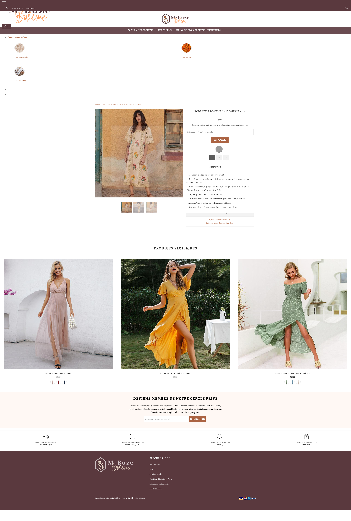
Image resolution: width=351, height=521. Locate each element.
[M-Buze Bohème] (175, 19)
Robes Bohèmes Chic (58, 314)
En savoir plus (220, 214)
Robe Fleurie (186, 57)
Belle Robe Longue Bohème (292, 314)
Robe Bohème (146, 30)
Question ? (31, 8)
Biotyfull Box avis (155, 489)
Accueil (132, 30)
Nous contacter (154, 464)
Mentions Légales (155, 474)
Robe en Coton (20, 80)
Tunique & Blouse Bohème (190, 30)
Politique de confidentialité (159, 484)
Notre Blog (17, 8)
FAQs (151, 469)
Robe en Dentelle (21, 57)
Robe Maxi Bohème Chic (175, 314)
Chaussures (214, 30)
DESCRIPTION (215, 167)
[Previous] (99, 153)
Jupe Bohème (165, 30)
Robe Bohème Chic (224, 219)
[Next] (178, 153)
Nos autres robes (17, 37)
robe (216, 223)
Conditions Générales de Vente (160, 479)
